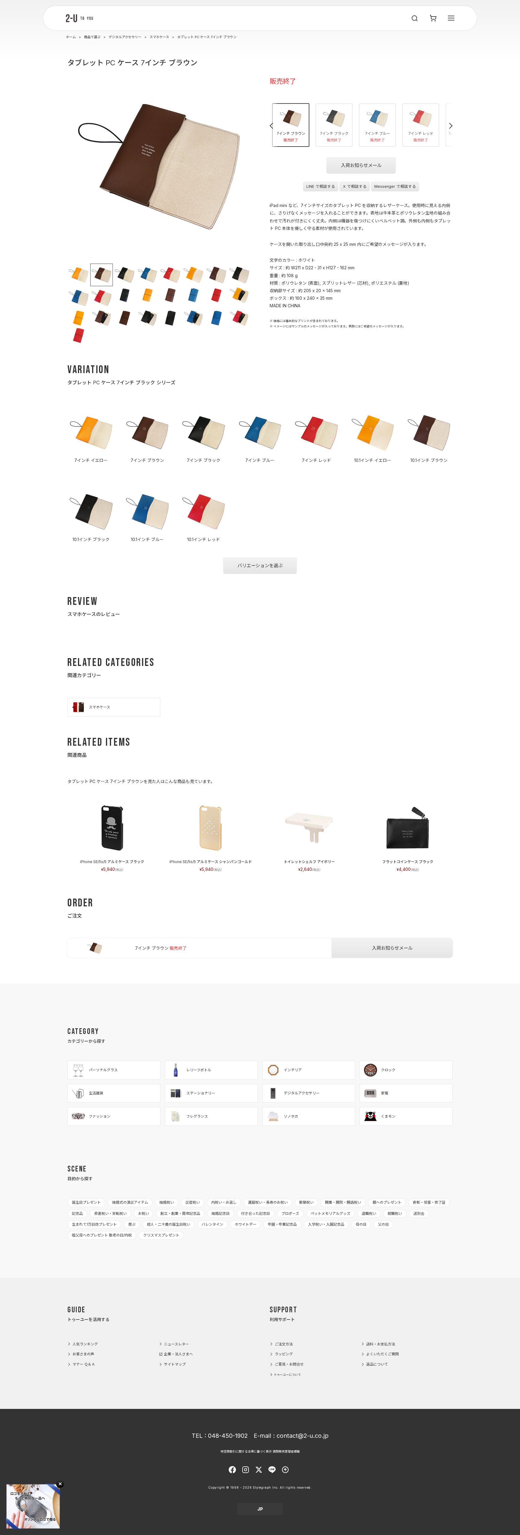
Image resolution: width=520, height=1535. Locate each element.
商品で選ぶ (92, 37)
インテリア (293, 1070)
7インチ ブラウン (291, 136)
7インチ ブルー (377, 136)
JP (260, 1509)
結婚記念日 (221, 1213)
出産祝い (192, 1202)
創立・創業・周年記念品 (180, 1213)
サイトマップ (175, 1364)
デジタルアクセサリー (125, 37)
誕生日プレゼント (86, 1202)
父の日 (383, 1224)
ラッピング (284, 1354)
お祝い (143, 1213)
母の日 (361, 1224)
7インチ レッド (420, 136)
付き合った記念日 (255, 1213)
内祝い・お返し (224, 1202)
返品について (377, 1364)
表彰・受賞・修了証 (429, 1202)
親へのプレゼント (387, 1202)
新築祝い (306, 1202)
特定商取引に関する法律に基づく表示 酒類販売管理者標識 (260, 1451)
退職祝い (369, 1213)
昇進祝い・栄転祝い (110, 1213)
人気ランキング (85, 1344)
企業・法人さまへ (178, 1354)
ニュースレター (176, 1344)
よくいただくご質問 (382, 1354)
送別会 (418, 1213)
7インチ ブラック (334, 136)
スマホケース (159, 37)
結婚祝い (166, 1202)
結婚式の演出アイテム (130, 1202)
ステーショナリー (200, 1093)
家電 (384, 1093)
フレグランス (197, 1116)
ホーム (71, 37)
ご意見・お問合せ (289, 1364)
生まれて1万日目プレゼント (94, 1224)
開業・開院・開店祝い (343, 1202)
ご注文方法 (284, 1344)
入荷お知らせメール (361, 165)
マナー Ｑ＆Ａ (84, 1364)
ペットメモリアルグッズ (330, 1213)
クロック (388, 1070)
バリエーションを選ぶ (260, 565)
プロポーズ (290, 1213)
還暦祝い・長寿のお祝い (268, 1202)
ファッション (99, 1116)
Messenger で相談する (395, 186)
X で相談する (355, 186)
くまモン (388, 1116)
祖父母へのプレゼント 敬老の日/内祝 (102, 1235)
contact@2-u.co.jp (303, 1435)
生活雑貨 (96, 1093)
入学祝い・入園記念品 (326, 1224)
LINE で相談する (320, 186)
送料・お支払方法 (380, 1344)
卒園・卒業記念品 (282, 1224)
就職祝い (395, 1213)
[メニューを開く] (451, 18)
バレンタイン (212, 1224)
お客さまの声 (83, 1354)
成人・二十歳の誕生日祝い (168, 1224)
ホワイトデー (245, 1224)
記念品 (77, 1213)
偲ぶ (131, 1224)
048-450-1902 (228, 1435)
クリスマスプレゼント (161, 1235)
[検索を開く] (415, 18)
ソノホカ (291, 1116)
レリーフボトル (198, 1070)
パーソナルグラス (103, 1070)
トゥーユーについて (287, 1374)
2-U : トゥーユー (79, 18)
